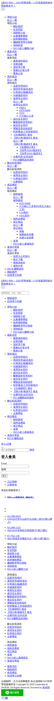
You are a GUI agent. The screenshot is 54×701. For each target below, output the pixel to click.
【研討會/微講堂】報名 (25, 138)
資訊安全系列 (20, 119)
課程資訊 (12, 76)
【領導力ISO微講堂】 (30, 150)
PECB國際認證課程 (23, 159)
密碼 (3, 469)
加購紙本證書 (26, 234)
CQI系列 (23, 212)
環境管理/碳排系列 (23, 89)
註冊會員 (12, 484)
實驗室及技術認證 (22, 128)
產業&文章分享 (21, 70)
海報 (21, 231)
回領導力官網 (14, 275)
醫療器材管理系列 (22, 122)
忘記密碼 (12, 481)
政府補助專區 (20, 39)
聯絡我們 (12, 272)
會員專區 (12, 672)
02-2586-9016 (14, 516)
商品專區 (12, 185)
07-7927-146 (13, 535)
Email (4, 463)
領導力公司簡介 (21, 256)
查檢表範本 (19, 262)
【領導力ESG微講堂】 (31, 153)
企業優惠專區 (20, 36)
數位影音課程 (14, 163)
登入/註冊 (6, 444)
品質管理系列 (20, 86)
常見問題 (18, 29)
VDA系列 (24, 215)
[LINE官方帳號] (6, 698)
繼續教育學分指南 (22, 42)
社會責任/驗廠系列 (23, 92)
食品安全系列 (20, 125)
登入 (4, 476)
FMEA (22, 107)
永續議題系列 (20, 95)
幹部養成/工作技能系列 (25, 131)
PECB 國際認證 (15, 269)
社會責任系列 (20, 178)
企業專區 (18, 181)
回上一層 (12, 20)
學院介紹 (12, 17)
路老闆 (46, 687)
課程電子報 (19, 67)
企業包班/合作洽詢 (23, 156)
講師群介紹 (19, 32)
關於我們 (18, 26)
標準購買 (18, 194)
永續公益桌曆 (26, 237)
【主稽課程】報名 (22, 134)
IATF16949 (24, 110)
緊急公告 (18, 73)
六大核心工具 (26, 116)
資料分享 (18, 265)
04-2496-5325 (14, 527)
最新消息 (12, 51)
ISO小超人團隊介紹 (23, 48)
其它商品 (18, 222)
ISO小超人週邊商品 (23, 244)
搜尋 (32, 449)
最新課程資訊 (20, 61)
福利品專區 (19, 219)
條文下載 (18, 259)
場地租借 (18, 45)
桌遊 (15, 240)
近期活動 (18, 64)
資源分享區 (13, 247)
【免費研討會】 (27, 147)
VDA (22, 113)
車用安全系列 (20, 98)
